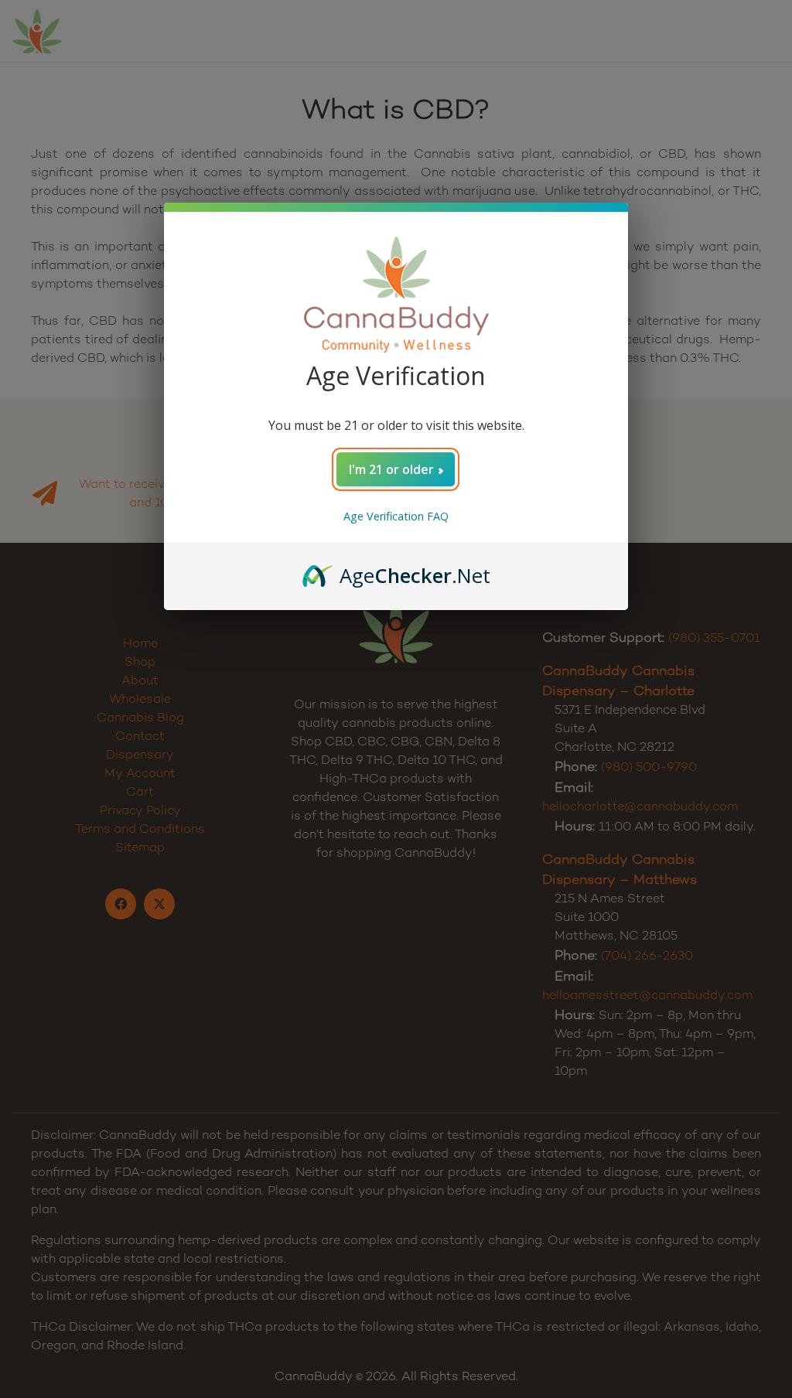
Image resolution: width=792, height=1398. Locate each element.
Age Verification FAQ (396, 516)
